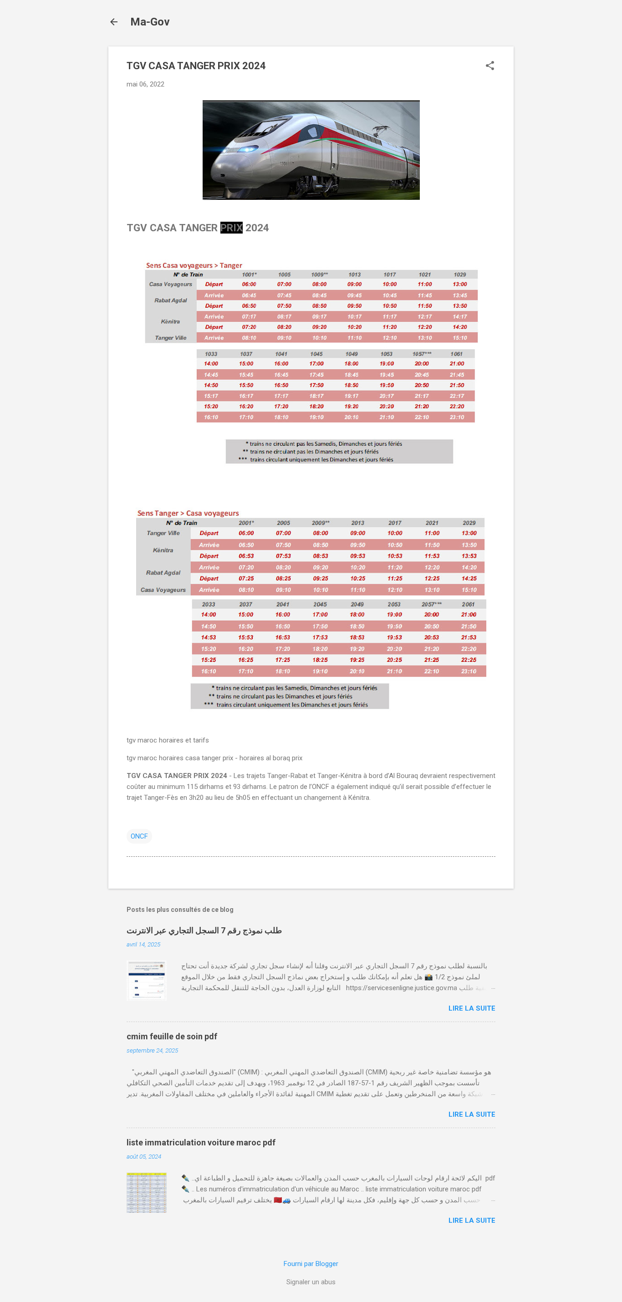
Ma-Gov (150, 21)
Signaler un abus (311, 1282)
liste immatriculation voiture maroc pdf (201, 1142)
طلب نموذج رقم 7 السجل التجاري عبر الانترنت (204, 930)
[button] (489, 66)
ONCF (139, 836)
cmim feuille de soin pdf (172, 1036)
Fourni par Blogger (311, 1264)
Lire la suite (472, 1008)
